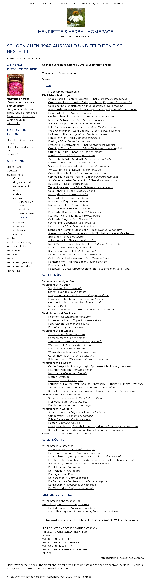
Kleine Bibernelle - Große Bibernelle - (93, 391)
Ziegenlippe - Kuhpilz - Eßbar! (80, 187)
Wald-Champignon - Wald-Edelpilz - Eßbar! (84, 130)
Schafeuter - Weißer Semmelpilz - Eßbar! (82, 180)
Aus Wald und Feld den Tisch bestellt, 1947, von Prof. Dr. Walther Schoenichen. (93, 520)
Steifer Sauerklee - (67, 292)
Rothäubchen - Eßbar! (69, 208)
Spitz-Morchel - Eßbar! (72, 240)
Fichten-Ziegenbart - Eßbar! (75, 254)
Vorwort (47, 79)
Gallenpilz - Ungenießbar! (72, 219)
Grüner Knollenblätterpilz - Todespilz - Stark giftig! (90, 102)
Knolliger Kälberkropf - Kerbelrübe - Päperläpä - (93, 426)
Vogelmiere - (65, 288)
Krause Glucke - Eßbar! (71, 247)
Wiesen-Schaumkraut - (75, 341)
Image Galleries (17, 246)
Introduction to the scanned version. (70, 528)
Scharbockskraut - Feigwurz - (77, 412)
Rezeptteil (54, 268)
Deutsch (35, 58)
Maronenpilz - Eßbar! (69, 205)
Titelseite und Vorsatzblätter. (64, 532)
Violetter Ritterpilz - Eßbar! (75, 169)
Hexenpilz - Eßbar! (68, 194)
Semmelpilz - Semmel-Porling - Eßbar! (83, 176)
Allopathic (20, 190)
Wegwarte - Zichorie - (72, 352)
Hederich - (69, 316)
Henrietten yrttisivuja (20, 262)
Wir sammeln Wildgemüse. (61, 542)
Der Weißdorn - (64, 470)
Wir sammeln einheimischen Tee (61, 501)
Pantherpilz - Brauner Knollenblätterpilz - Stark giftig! (92, 109)
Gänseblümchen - (67, 338)
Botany (12, 254)
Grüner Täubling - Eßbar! (75, 152)
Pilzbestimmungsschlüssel (64, 91)
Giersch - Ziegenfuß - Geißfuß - (81, 309)
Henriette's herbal (17, 565)
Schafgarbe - (67, 348)
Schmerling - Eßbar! (71, 222)
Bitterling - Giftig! (69, 201)
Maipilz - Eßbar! (71, 155)
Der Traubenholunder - (75, 453)
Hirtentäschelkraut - (74, 320)
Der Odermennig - (72, 508)
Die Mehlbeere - (64, 467)
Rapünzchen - (68, 323)
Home (10, 58)
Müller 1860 (27, 213)
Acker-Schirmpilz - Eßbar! (74, 123)
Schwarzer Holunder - (71, 449)
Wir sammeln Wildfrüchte (57, 446)
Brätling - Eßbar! (69, 141)
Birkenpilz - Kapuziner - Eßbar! (75, 212)
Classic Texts (22, 58)
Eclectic (18, 178)
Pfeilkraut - (67, 401)
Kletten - (58, 377)
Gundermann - (70, 415)
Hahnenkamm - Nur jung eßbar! (77, 261)
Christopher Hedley (19, 242)
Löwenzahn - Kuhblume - (76, 299)
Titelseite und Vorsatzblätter (59, 73)
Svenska (19, 222)
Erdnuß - (65, 327)
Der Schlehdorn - (68, 477)
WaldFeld (25, 217)
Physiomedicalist (23, 182)
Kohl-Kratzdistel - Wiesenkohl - (78, 359)
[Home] (75, 18)
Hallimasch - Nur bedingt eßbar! (77, 134)
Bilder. (47, 553)
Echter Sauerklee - (69, 419)
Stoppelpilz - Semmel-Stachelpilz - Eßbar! (85, 229)
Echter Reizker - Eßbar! (74, 137)
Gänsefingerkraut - (71, 355)
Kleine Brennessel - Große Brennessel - (87, 430)
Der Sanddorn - (72, 485)
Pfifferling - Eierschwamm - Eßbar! (81, 145)
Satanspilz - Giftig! (68, 198)
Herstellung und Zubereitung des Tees (65, 504)
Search (118, 3)
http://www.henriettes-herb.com (26, 576)
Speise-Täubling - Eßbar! (71, 162)
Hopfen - (64, 423)
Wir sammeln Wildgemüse (58, 281)
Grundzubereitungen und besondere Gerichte (70, 433)
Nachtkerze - (67, 373)
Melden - (58, 306)
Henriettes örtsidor (19, 266)
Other (17, 194)
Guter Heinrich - (76, 302)
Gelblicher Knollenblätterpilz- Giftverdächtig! (85, 106)
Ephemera (20, 230)
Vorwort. (49, 535)
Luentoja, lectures (95, 3)
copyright (69, 64)
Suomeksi (20, 226)
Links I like (14, 270)
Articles (12, 170)
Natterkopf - (65, 380)
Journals (19, 234)
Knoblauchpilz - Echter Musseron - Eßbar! (87, 98)
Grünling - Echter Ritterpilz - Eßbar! (82, 148)
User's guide (67, 3)
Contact (47, 3)
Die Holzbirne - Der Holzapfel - (85, 456)
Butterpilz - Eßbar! (68, 183)
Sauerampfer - (66, 334)
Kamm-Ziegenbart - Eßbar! (74, 251)
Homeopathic (22, 186)
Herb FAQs (14, 166)
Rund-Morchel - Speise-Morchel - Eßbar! (84, 244)
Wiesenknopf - (70, 345)
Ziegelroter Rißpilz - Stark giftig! (79, 159)
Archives (13, 238)
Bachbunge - (69, 405)
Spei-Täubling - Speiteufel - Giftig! (78, 166)
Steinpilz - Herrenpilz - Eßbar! (74, 215)
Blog (11, 258)
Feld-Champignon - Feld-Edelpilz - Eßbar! (85, 127)
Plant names (15, 250)
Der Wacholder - (71, 488)
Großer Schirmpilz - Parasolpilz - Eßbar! (81, 116)
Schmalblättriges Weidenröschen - (83, 511)
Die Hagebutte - (61, 474)
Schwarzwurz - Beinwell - (77, 398)
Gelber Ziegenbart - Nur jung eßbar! (78, 258)
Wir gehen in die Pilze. (57, 539)
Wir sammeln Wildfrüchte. (61, 546)
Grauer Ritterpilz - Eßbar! (78, 173)
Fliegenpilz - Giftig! (70, 113)
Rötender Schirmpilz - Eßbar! (76, 120)
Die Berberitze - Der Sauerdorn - (77, 481)
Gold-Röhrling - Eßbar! (71, 191)
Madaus (24, 209)
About (32, 3)
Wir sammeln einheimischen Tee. (65, 549)
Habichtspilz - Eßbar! (73, 226)
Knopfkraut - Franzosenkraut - (78, 295)
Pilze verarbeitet (58, 265)
